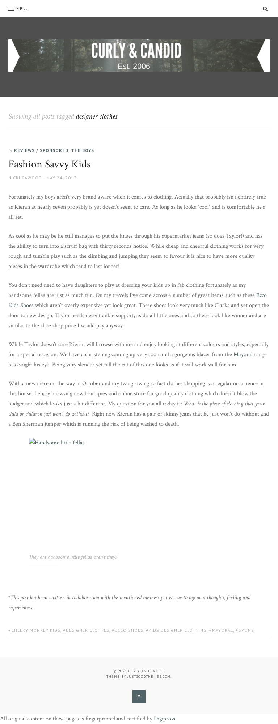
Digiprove (165, 719)
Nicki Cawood (25, 177)
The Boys (82, 150)
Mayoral (243, 354)
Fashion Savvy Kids (49, 164)
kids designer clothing (178, 630)
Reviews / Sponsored (41, 150)
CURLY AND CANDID (146, 671)
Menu (22, 8)
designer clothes (87, 630)
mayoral (222, 630)
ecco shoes (129, 630)
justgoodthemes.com (148, 676)
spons (246, 630)
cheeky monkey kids (35, 630)
